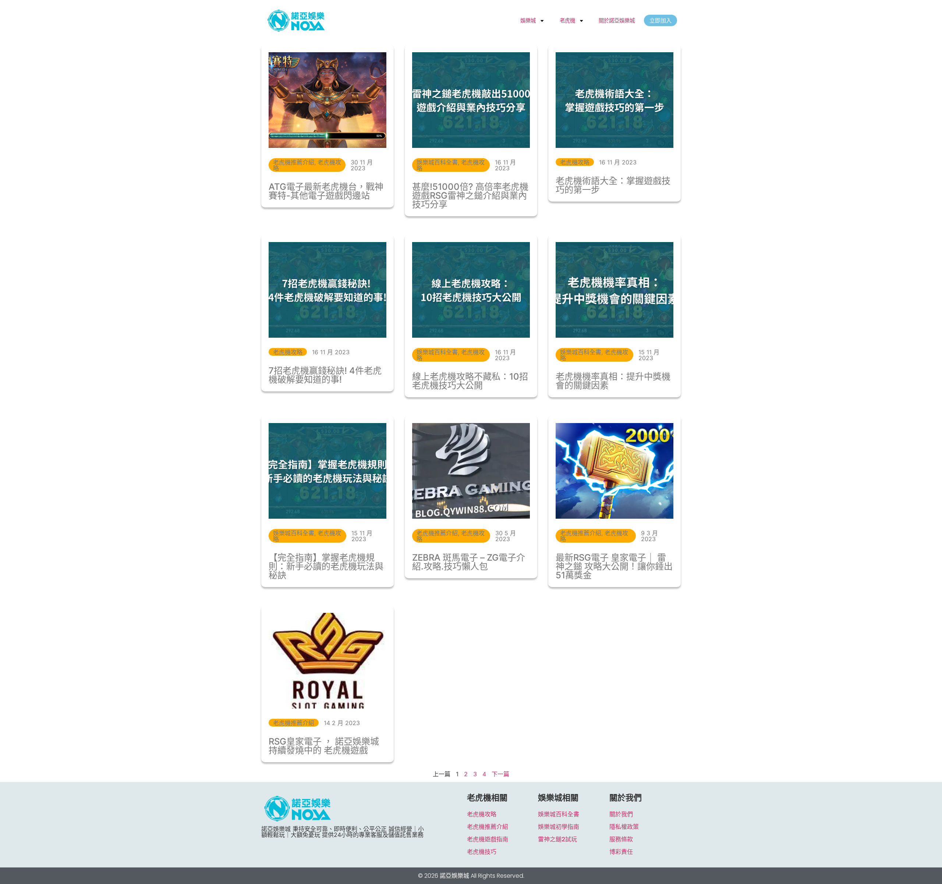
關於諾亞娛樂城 (617, 20)
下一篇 (500, 774)
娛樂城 (528, 20)
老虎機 (567, 20)
